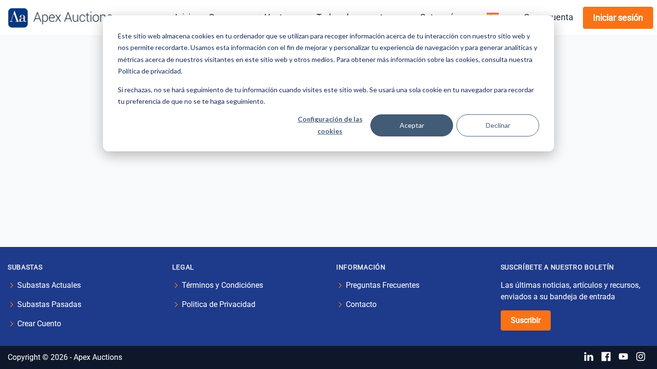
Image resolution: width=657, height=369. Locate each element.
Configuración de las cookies (330, 125)
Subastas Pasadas (49, 304)
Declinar (498, 125)
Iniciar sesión (618, 17)
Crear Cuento (39, 323)
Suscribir (526, 320)
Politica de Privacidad (218, 304)
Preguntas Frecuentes (382, 285)
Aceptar (412, 125)
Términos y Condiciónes (222, 285)
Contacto (361, 304)
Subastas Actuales (49, 285)
